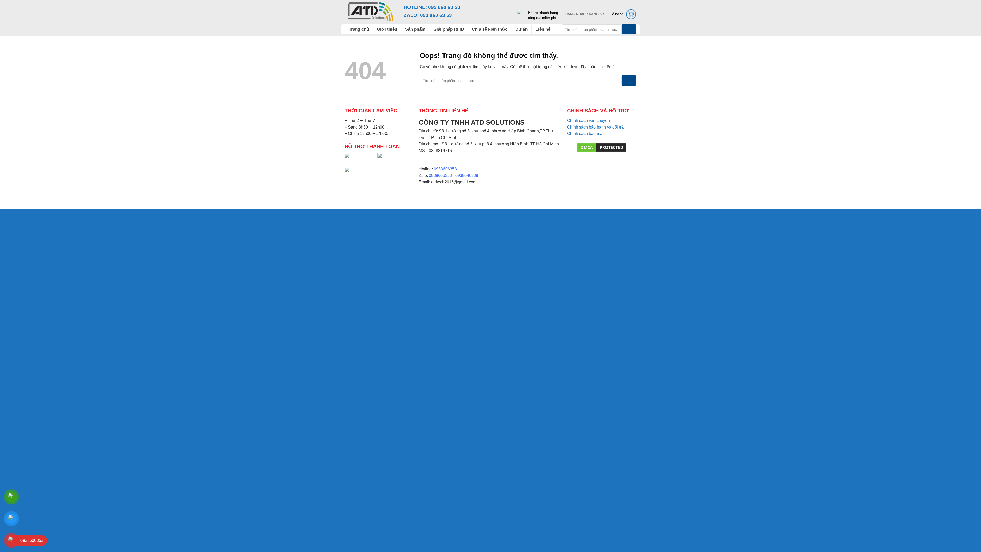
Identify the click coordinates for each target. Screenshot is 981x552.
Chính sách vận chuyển (588, 120)
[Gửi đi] (629, 29)
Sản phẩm (415, 29)
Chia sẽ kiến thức (489, 29)
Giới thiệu (387, 29)
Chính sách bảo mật (585, 133)
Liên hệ (542, 29)
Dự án (521, 29)
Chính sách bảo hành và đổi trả (595, 127)
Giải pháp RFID (448, 29)
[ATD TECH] (370, 11)
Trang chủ (359, 29)
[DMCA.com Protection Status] (601, 147)
